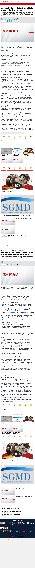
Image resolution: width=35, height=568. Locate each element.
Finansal (8, 291)
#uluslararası (4, 399)
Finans (2, 386)
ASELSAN (10, 42)
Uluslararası (11, 286)
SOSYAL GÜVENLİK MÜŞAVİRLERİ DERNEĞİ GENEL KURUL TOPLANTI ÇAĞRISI (16, 215)
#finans (15, 401)
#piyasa (11, 401)
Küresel (4, 291)
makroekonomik (11, 299)
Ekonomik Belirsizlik (16, 293)
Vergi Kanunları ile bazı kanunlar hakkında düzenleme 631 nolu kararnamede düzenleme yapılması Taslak (24, 227)
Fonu (17, 286)
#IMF (10, 397)
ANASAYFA (3, 250)
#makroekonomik (28, 399)
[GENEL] (17, 204)
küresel (15, 287)
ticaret (29, 319)
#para (8, 399)
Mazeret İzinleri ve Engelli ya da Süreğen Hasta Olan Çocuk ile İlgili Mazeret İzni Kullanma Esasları (24, 219)
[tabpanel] (17, 183)
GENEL (7, 250)
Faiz (2, 53)
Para (15, 286)
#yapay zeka (28, 397)
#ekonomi (7, 401)
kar (14, 55)
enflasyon (8, 47)
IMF (19, 286)
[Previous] (32, 4)
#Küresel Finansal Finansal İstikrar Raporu (19, 397)
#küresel (18, 399)
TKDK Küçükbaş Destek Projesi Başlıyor (9, 191)
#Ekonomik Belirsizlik (5, 397)
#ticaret (3, 401)
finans (21, 391)
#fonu (12, 399)
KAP (19, 46)
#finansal (23, 399)
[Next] (34, 4)
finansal (2, 48)
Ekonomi (3, 330)
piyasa (26, 299)
